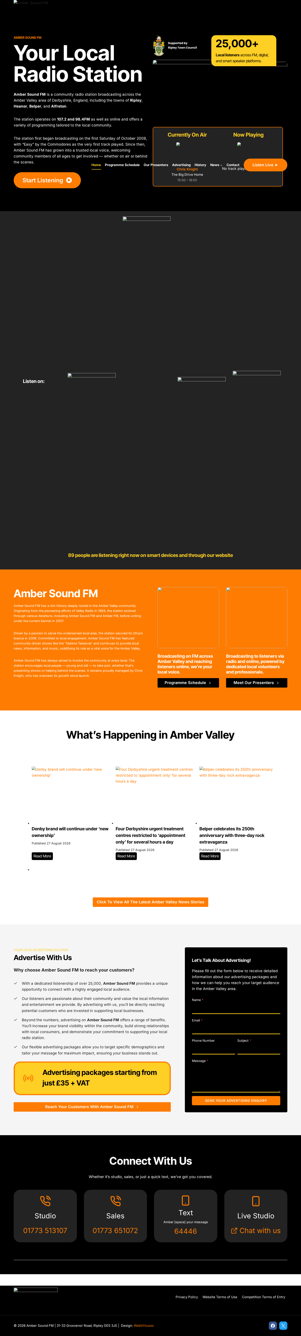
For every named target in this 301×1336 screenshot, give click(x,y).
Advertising (181, 165)
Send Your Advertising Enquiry (236, 1100)
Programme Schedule (122, 165)
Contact (233, 165)
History (200, 165)
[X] (283, 1325)
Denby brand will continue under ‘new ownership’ (70, 832)
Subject (244, 1040)
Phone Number (203, 1040)
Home (96, 165)
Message (200, 1061)
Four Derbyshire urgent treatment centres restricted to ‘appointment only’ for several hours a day (150, 835)
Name (197, 1000)
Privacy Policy (187, 1297)
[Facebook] (273, 1325)
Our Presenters (156, 165)
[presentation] (70, 795)
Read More (43, 857)
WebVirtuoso (144, 1325)
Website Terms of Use (220, 1297)
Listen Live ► (266, 165)
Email (197, 1020)
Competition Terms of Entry (263, 1297)
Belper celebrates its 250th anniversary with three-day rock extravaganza (231, 835)
